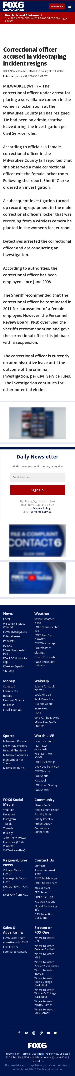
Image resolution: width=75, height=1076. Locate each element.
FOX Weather (42, 648)
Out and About (43, 704)
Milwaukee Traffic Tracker (45, 724)
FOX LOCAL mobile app (15, 660)
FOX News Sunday (45, 785)
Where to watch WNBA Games (44, 1003)
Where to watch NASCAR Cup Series (46, 963)
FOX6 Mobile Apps (45, 878)
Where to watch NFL (44, 939)
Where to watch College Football (44, 947)
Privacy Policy (42, 508)
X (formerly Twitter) (15, 837)
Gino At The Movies (46, 717)
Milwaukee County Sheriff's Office (47, 71)
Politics (7, 645)
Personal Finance (13, 700)
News (8, 613)
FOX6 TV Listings (44, 762)
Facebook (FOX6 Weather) (13, 843)
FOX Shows (41, 790)
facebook (19, 1033)
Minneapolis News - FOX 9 (15, 880)
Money (9, 681)
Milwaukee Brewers (15, 741)
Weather (41, 613)
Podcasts (9, 641)
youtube (48, 1033)
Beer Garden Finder (46, 810)
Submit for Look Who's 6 (44, 688)
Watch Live (57, 6)
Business (8, 705)
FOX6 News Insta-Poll (14, 651)
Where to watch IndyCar (44, 971)
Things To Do (43, 805)
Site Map (8, 671)
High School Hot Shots (13, 761)
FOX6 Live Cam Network (43, 636)
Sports (8, 735)
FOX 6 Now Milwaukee (15, 71)
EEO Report (41, 892)
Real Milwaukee (44, 699)
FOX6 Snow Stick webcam (44, 663)
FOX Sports (41, 776)
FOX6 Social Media (13, 802)
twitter (26, 1033)
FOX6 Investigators (15, 631)
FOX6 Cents (10, 691)
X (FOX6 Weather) (14, 850)
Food (37, 713)
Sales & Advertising (13, 930)
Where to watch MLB (44, 955)
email (56, 1033)
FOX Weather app (45, 643)
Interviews (40, 708)
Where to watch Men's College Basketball (44, 981)
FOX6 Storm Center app (46, 628)
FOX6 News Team (45, 883)
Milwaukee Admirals (15, 755)
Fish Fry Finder (43, 814)
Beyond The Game (15, 750)
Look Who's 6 (43, 694)
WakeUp (41, 681)
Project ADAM (43, 823)
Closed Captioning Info (45, 907)
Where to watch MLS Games (44, 1011)
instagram (34, 1033)
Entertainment (12, 636)
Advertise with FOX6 (15, 942)
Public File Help (43, 897)
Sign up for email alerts (44, 872)
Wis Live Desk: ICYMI (43, 755)
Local (6, 619)
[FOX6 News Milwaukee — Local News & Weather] (14, 6)
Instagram (9, 819)
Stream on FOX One (43, 930)
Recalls (7, 695)
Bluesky (8, 833)
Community (44, 799)
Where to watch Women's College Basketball (45, 993)
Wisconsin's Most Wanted (14, 625)
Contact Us (44, 860)
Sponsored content (15, 951)
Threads (8, 828)
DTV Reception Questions (43, 916)
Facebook (9, 814)
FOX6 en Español (13, 666)
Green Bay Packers (15, 746)
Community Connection (41, 830)
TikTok (7, 823)
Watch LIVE (44, 735)
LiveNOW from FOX (46, 766)
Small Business (12, 709)
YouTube (8, 810)
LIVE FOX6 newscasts (41, 747)
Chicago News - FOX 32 (13, 872)
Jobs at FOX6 (42, 887)
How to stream (43, 741)
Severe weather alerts (44, 620)
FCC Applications (44, 901)
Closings (39, 652)
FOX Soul (40, 780)
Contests (40, 865)
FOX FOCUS (10, 947)
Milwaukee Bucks (14, 768)
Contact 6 (9, 686)
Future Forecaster (45, 657)
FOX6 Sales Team (14, 938)
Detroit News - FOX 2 (15, 888)
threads (41, 1033)
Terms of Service (40, 511)
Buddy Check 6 (43, 819)
